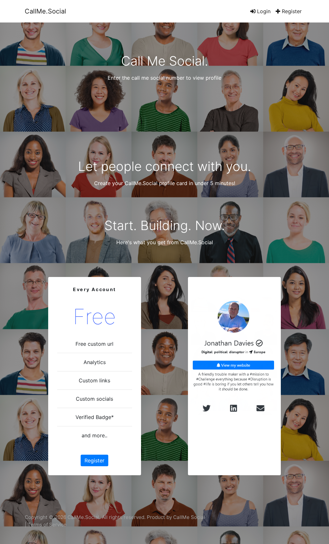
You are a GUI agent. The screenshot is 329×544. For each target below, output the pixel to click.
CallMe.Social (45, 11)
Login (263, 11)
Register (291, 11)
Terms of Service (47, 525)
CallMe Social (189, 517)
